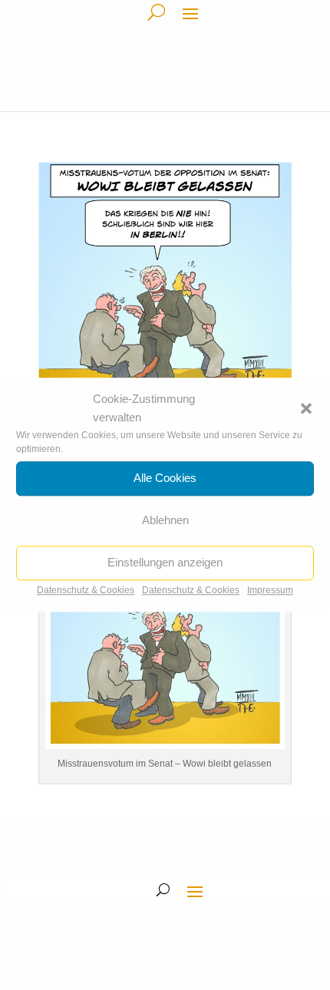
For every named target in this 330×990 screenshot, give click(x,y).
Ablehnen (165, 519)
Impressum (270, 590)
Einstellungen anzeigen (165, 562)
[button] (306, 408)
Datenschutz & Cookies (85, 590)
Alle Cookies (165, 477)
